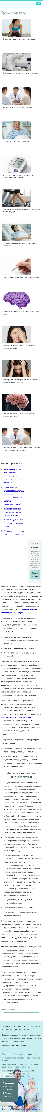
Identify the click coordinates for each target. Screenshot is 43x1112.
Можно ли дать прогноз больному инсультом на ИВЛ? (13, 523)
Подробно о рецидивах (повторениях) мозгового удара (21, 313)
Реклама (8, 1093)
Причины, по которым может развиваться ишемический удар (18, 415)
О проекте (8, 1089)
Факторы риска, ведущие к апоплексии (17, 107)
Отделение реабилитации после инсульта (19, 39)
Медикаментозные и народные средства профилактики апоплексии (18, 176)
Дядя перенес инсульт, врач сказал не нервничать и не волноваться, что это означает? (13, 476)
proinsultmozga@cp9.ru (31, 1109)
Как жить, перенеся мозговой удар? (16, 141)
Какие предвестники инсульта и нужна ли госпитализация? (12, 512)
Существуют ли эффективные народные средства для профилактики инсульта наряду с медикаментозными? (14, 496)
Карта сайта (9, 1086)
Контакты (8, 1096)
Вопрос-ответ (9, 1083)
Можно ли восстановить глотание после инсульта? (14, 532)
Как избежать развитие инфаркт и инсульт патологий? (19, 244)
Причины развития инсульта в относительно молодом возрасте (19, 347)
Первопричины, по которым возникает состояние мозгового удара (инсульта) (21, 381)
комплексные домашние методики (16, 717)
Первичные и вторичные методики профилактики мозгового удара (21, 210)
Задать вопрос (35, 574)
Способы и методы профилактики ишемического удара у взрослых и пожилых (21, 449)
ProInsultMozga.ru (8, 1009)
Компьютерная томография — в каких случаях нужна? (20, 74)
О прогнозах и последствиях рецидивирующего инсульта (21, 278)
